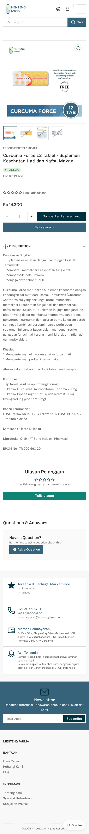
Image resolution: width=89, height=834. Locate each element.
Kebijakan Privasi (15, 804)
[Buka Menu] (81, 8)
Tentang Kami (13, 793)
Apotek (38, 828)
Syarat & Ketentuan (17, 798)
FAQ (6, 772)
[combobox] (44, 22)
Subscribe (74, 719)
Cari (80, 22)
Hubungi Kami (13, 767)
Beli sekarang (44, 227)
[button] (12, 193)
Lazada (26, 592)
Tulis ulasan (44, 495)
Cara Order (11, 761)
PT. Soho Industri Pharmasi (20, 148)
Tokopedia (28, 588)
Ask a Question (28, 549)
